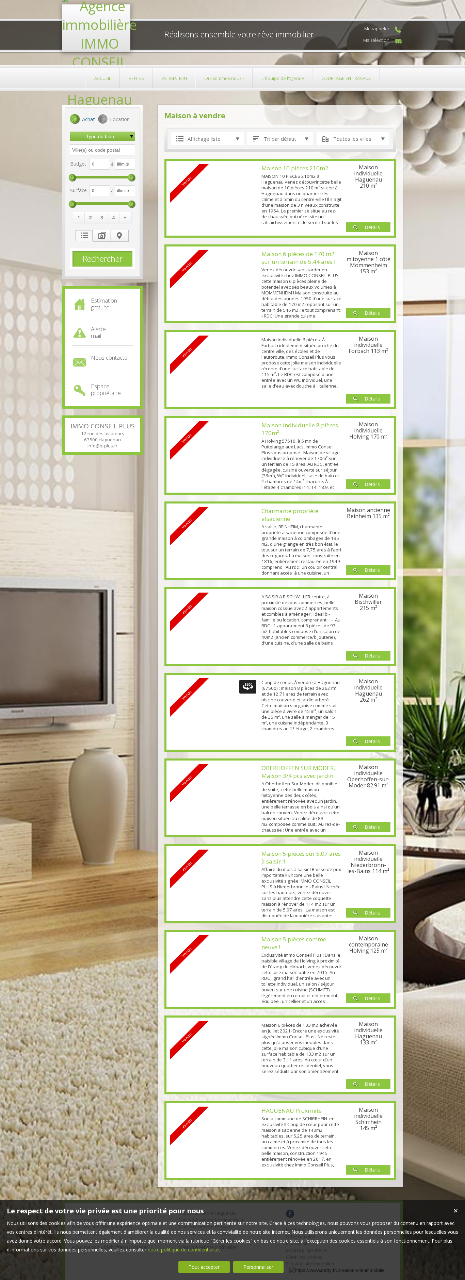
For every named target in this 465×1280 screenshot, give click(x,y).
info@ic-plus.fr (102, 446)
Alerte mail (98, 332)
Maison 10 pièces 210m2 (294, 168)
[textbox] (102, 149)
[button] (82, 120)
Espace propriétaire (106, 389)
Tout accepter (204, 1267)
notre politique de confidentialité (183, 1249)
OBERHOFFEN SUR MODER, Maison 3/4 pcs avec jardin (298, 772)
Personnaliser (258, 1267)
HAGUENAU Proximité (291, 1110)
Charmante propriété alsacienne (289, 515)
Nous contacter (110, 357)
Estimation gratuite (104, 303)
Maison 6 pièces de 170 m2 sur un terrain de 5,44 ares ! (298, 258)
